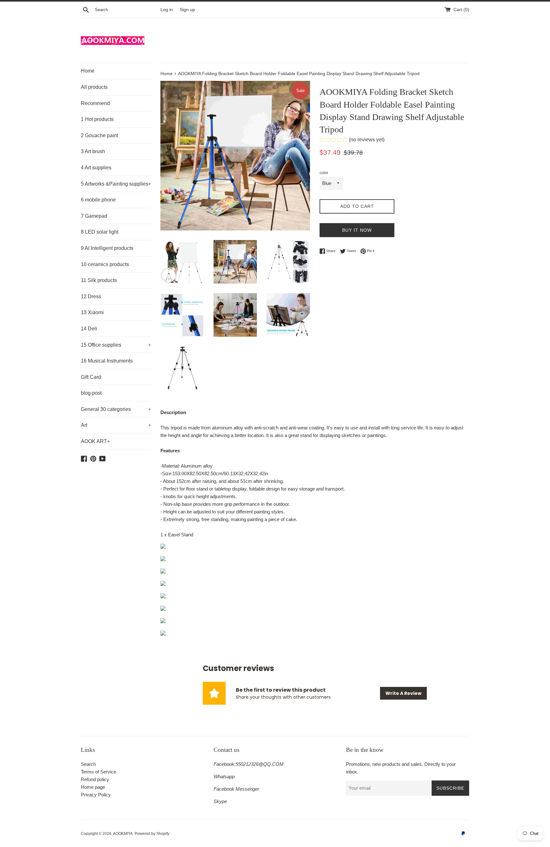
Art (116, 425)
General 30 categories (116, 409)
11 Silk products (99, 280)
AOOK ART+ (95, 441)
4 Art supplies (96, 167)
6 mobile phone (98, 199)
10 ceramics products (105, 264)
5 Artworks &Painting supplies (116, 184)
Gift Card (91, 377)
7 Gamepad (94, 216)
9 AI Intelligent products (107, 248)
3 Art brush (93, 151)
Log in (166, 9)
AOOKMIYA (123, 833)
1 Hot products (97, 119)
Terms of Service (98, 771)
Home (88, 71)
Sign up (187, 9)
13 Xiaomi (92, 312)
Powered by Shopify (152, 833)
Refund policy (95, 779)
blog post (91, 393)
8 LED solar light (99, 232)
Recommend (95, 103)
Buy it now (357, 230)
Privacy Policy (96, 794)
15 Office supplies (116, 345)
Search (88, 764)
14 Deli (89, 328)
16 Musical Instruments (107, 361)
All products (94, 87)
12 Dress (91, 296)
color (324, 173)
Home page (93, 787)
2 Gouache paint (99, 135)
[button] (352, 140)
